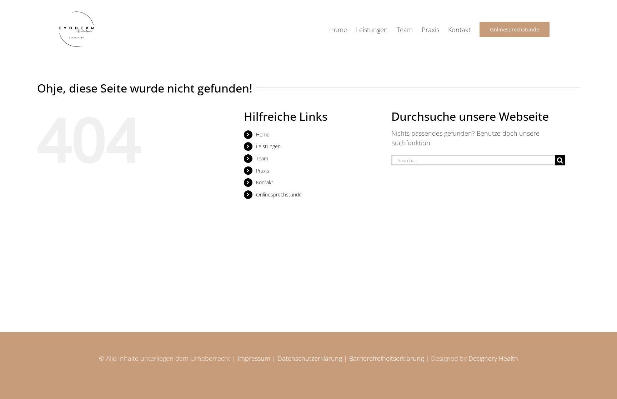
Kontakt (264, 182)
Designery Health (493, 358)
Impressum (253, 358)
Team (262, 158)
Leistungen (268, 146)
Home (263, 134)
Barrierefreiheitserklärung (386, 358)
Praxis (262, 170)
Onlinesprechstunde (279, 194)
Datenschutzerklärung (309, 358)
